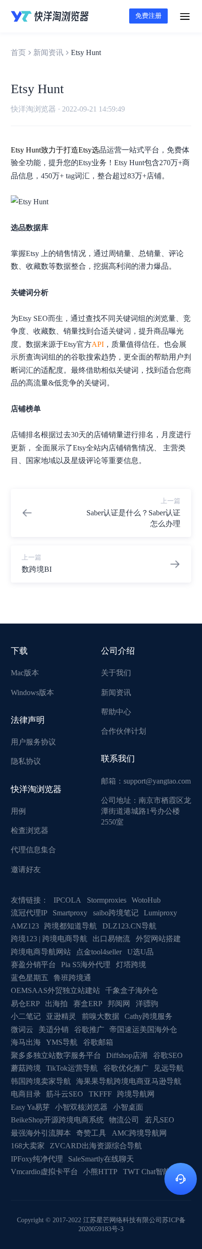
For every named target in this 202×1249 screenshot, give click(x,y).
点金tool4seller (99, 952)
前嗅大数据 (100, 1016)
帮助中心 (116, 712)
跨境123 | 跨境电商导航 (49, 939)
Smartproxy (70, 913)
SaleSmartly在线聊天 (101, 1159)
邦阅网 (119, 1004)
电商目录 (26, 1094)
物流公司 (124, 1120)
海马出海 (26, 1042)
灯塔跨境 (131, 965)
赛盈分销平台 (33, 965)
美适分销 (54, 1029)
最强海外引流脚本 (41, 1133)
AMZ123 (25, 926)
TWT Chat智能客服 (154, 1172)
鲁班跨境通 (72, 978)
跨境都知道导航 (70, 926)
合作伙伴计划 (123, 731)
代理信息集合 (33, 850)
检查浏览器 (29, 830)
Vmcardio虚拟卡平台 (44, 1172)
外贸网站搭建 (158, 939)
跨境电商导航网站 (41, 952)
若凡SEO (159, 1120)
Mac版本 (25, 673)
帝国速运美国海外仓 (143, 1029)
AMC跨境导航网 (139, 1133)
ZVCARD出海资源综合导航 (96, 1146)
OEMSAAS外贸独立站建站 (55, 990)
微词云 (22, 1029)
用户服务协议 (33, 742)
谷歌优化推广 (125, 1068)
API (98, 344)
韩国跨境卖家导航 (41, 1081)
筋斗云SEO (64, 1094)
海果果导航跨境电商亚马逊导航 (128, 1081)
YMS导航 (62, 1042)
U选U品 (140, 952)
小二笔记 (26, 1016)
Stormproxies (106, 900)
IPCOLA (67, 900)
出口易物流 (111, 939)
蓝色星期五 (29, 978)
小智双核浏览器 (81, 1107)
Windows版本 (32, 693)
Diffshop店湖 (127, 1055)
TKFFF (100, 1094)
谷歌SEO (168, 1055)
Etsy (85, 150)
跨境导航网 (136, 1094)
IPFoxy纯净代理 (37, 1159)
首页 (18, 52)
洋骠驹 (147, 1004)
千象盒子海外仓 (131, 990)
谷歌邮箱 (98, 1042)
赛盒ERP (87, 1004)
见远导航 (169, 1068)
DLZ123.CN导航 (129, 926)
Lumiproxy (160, 913)
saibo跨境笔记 (116, 913)
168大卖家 (28, 1146)
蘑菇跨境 (26, 1068)
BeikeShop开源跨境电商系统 (57, 1120)
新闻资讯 (48, 52)
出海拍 (56, 1004)
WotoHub (146, 900)
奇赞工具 (91, 1133)
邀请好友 (26, 869)
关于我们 (116, 673)
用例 (18, 811)
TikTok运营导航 (72, 1068)
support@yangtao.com (157, 781)
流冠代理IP (29, 913)
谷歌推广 (89, 1029)
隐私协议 (26, 761)
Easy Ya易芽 (30, 1107)
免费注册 (148, 15)
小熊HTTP (100, 1172)
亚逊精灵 (61, 1016)
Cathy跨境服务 (148, 1016)
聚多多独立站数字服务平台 (56, 1055)
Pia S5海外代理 (85, 965)
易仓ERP (25, 1004)
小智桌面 (128, 1107)
